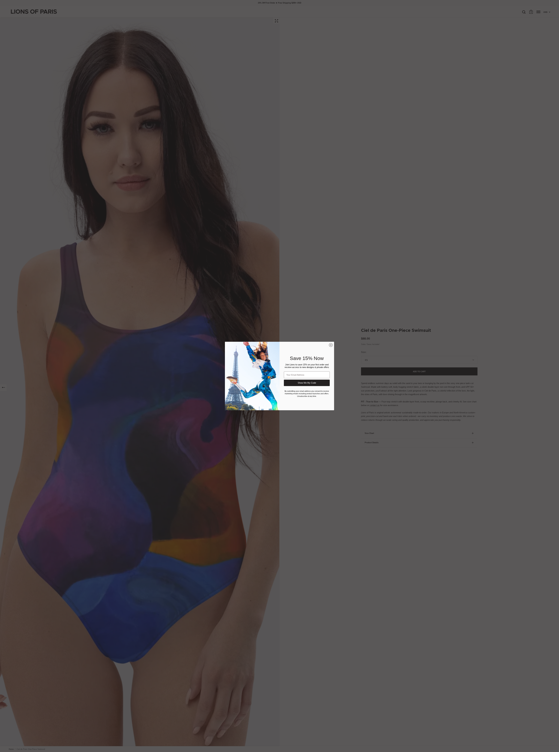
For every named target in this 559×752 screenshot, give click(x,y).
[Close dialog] (331, 345)
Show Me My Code (307, 383)
